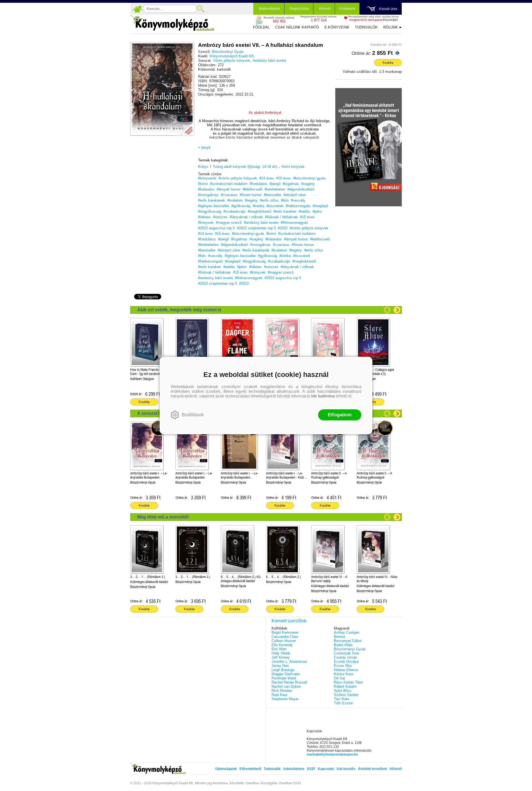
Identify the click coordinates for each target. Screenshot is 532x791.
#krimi (203, 184)
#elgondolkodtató (300, 189)
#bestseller (272, 195)
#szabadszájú (234, 211)
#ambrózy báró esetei (261, 222)
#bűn (285, 200)
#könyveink (207, 178)
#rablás (304, 211)
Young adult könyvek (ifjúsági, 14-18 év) (245, 167)
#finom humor (251, 195)
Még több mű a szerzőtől (162, 517)
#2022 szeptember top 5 (256, 228)
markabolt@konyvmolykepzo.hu (332, 754)
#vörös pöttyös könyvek (238, 178)
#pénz (317, 211)
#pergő (275, 184)
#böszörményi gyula (309, 178)
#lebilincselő (252, 189)
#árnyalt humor (229, 189)
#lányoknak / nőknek (246, 217)
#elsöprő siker (294, 195)
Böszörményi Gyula (228, 52)
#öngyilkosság (209, 211)
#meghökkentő (259, 211)
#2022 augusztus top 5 (216, 228)
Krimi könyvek (293, 167)
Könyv (203, 167)
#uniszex (220, 217)
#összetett (275, 206)
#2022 (283, 228)
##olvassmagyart (294, 222)
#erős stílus (269, 200)
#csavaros (229, 195)
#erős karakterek (211, 200)
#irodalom (235, 200)
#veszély (298, 200)
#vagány (308, 184)
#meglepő (320, 206)
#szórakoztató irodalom (228, 184)
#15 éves (307, 217)
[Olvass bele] (184, 125)
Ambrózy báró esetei (269, 60)
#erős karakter (284, 211)
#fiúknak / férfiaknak (281, 217)
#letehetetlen (275, 189)
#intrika (258, 206)
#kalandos (206, 189)
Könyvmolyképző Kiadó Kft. (232, 56)
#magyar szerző (229, 222)
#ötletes (204, 217)
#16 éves (283, 178)
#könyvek (206, 222)
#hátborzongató (298, 206)
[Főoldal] (137, 9)
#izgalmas (291, 184)
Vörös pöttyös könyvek (231, 60)
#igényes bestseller (213, 206)
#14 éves (266, 178)
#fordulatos (258, 184)
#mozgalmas (208, 195)
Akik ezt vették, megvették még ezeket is (179, 309)
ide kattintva (323, 396)
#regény (251, 200)
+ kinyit (204, 147)
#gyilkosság (240, 206)
